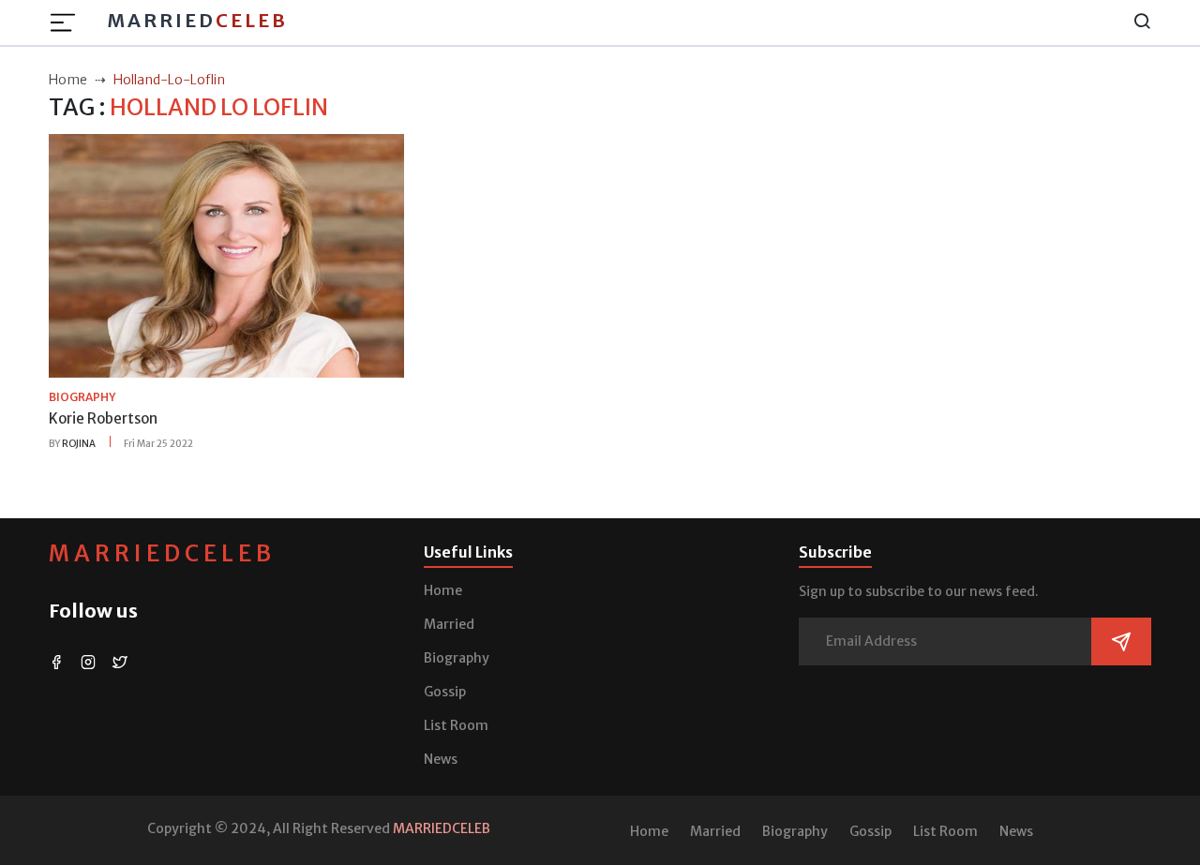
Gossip (445, 691)
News (441, 759)
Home (443, 590)
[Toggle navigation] (68, 22)
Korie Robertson (103, 418)
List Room (456, 725)
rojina (79, 444)
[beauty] (226, 255)
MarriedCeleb (162, 553)
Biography (456, 657)
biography (82, 397)
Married (197, 20)
